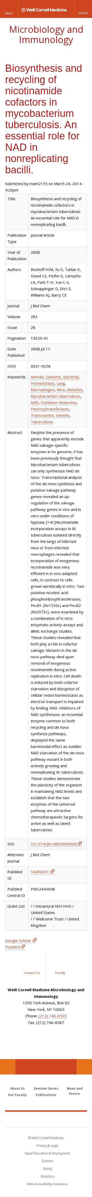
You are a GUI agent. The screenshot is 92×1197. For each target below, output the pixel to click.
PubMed (12, 946)
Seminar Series (46, 1088)
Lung (60, 383)
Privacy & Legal (47, 1145)
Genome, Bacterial (62, 376)
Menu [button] (9, 13)
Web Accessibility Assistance (47, 1184)
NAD (35, 402)
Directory (47, 1176)
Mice (61, 389)
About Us (17, 1088)
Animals (37, 376)
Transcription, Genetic (50, 415)
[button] (83, 9)
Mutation (75, 389)
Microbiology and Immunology (46, 34)
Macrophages (43, 389)
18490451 (40, 871)
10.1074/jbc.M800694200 (54, 843)
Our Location (7, 1066)
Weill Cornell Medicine (46, 1119)
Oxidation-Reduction (59, 402)
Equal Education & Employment (47, 1153)
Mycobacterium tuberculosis (55, 396)
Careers (47, 1161)
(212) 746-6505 (53, 1015)
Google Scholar (18, 940)
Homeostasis (42, 383)
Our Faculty (17, 1095)
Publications (46, 1095)
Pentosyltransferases (50, 408)
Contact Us (84, 1066)
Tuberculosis (42, 421)
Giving (47, 1168)
